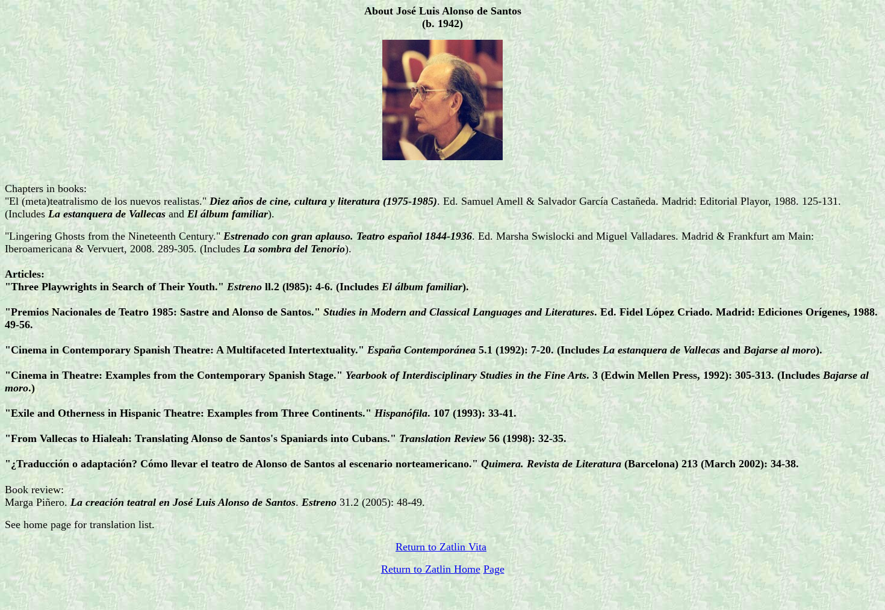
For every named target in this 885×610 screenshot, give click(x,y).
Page (494, 569)
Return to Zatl (426, 547)
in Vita (471, 547)
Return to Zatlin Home (430, 569)
